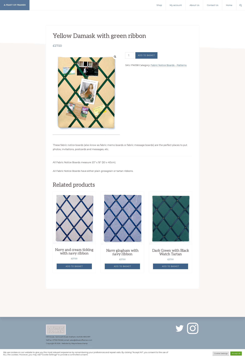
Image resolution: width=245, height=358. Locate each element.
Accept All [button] (236, 353)
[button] (240, 5)
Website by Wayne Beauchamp (75, 343)
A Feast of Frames (15, 5)
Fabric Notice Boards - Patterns (169, 65)
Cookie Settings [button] (221, 353)
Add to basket (146, 55)
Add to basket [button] (74, 266)
